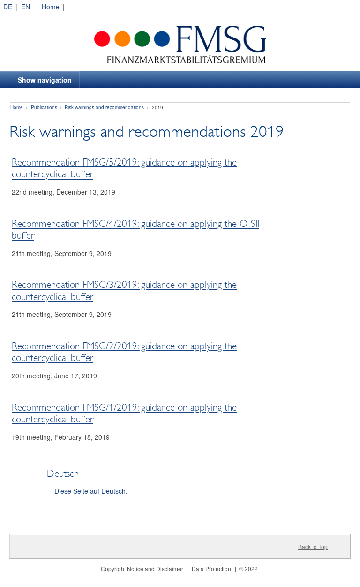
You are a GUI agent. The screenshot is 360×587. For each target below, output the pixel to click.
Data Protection (211, 568)
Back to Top (313, 546)
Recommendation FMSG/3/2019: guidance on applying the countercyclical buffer (124, 290)
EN (25, 6)
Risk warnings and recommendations (104, 107)
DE (7, 6)
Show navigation (45, 79)
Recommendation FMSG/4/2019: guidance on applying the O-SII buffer (135, 229)
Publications (44, 107)
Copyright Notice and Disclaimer (142, 568)
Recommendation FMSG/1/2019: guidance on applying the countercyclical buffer (124, 413)
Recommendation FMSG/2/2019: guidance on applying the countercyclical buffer (124, 351)
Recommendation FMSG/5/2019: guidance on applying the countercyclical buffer (124, 168)
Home (51, 6)
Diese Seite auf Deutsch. (91, 491)
